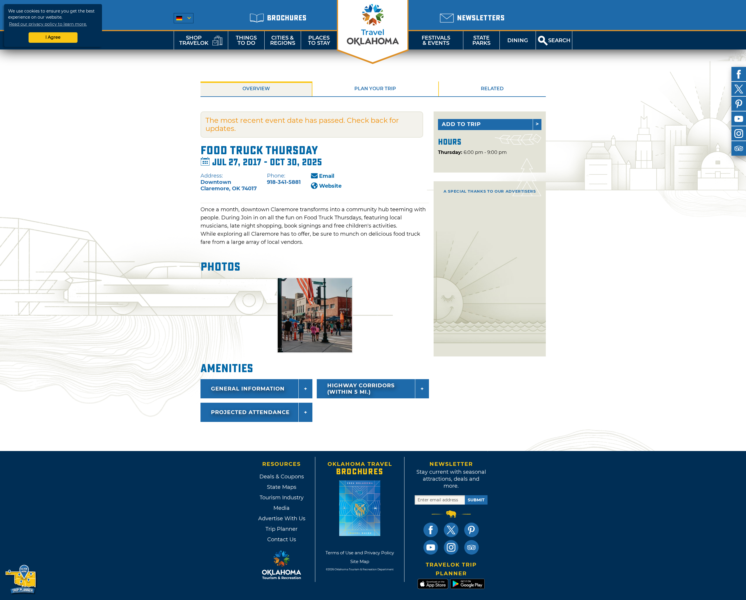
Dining (517, 40)
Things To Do (246, 40)
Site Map (359, 561)
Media (281, 508)
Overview (256, 88)
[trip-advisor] (738, 148)
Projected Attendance (250, 412)
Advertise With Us (281, 518)
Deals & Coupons (281, 476)
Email (326, 176)
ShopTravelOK (193, 40)
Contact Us (281, 539)
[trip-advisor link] (471, 547)
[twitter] (738, 89)
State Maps (281, 487)
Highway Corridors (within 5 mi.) (361, 388)
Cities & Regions (282, 40)
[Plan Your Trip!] (21, 579)
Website (330, 186)
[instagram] (738, 133)
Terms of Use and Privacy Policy (360, 552)
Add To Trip (461, 124)
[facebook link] (430, 530)
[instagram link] (451, 547)
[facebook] (738, 74)
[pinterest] (738, 104)
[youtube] (738, 118)
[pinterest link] (471, 530)
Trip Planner (281, 529)
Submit (476, 500)
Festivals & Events (436, 40)
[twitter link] (451, 530)
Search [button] (559, 40)
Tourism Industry (282, 497)
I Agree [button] (53, 37)
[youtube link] (430, 547)
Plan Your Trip (375, 88)
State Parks (481, 40)
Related (492, 88)
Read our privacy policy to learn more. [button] (48, 24)
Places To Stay (319, 40)
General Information (248, 389)
